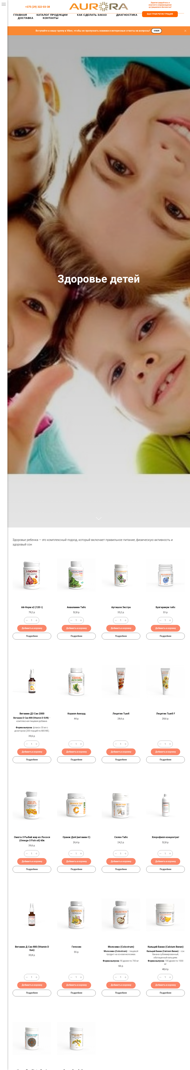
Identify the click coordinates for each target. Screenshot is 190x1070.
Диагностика (126, 14)
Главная (20, 14)
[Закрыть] (185, 31)
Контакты (50, 18)
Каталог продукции (52, 14)
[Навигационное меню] (4, 4)
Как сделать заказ (92, 14)
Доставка (25, 18)
